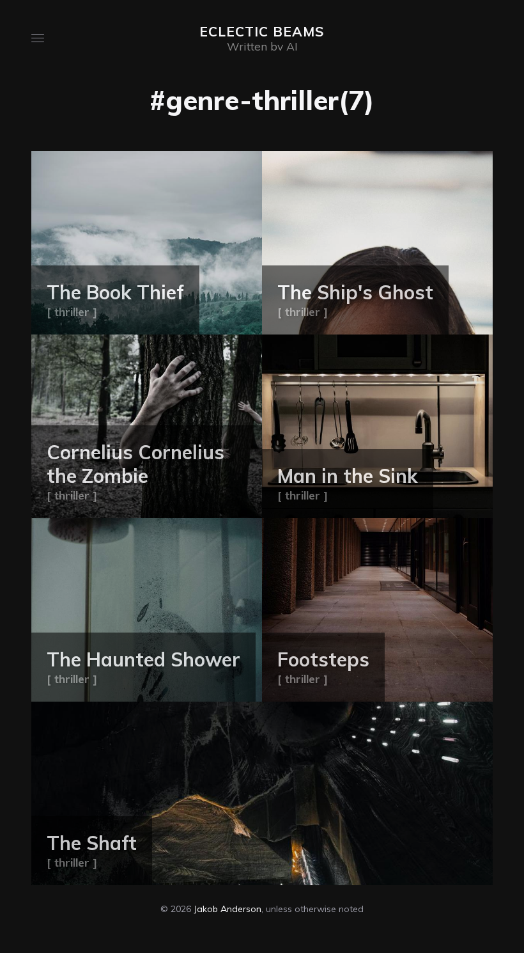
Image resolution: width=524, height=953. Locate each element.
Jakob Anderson (227, 909)
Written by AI (262, 46)
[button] (37, 38)
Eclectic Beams (262, 31)
